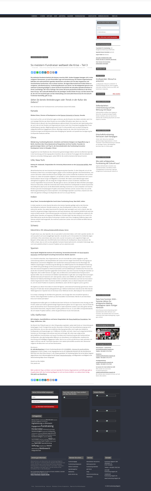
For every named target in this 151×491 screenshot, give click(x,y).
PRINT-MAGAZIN (100, 75)
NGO (77, 67)
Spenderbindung (47, 443)
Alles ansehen (116, 94)
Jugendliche (51, 433)
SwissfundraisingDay (65, 355)
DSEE (43, 423)
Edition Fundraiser (73, 466)
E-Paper (42, 16)
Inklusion (45, 433)
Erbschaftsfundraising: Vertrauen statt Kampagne (106, 135)
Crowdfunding (42, 419)
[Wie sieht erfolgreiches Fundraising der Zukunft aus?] (107, 151)
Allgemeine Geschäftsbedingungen (77, 486)
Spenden (37, 443)
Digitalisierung (37, 423)
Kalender (70, 16)
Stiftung (35, 445)
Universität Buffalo (82, 164)
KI (55, 433)
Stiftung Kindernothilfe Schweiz (54, 230)
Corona (44, 67)
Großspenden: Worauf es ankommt (106, 80)
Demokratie (49, 420)
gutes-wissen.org (72, 474)
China (41, 67)
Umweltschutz (42, 446)
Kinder (33, 435)
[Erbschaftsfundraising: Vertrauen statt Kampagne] (107, 124)
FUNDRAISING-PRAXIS (36, 57)
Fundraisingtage (80, 16)
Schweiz (80, 67)
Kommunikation (49, 435)
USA (84, 67)
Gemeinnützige (51, 429)
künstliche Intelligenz (37, 436)
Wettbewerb (44, 448)
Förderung (45, 429)
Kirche (36, 435)
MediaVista (71, 471)
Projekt (42, 441)
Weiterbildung (35, 448)
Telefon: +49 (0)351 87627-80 (112, 467)
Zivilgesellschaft (36, 450)
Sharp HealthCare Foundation (78, 319)
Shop (55, 16)
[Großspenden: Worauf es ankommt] (108, 72)
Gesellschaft (45, 431)
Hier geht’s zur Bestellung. (39, 374)
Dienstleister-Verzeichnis (93, 461)
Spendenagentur (72, 469)
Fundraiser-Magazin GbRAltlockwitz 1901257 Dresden (111, 463)
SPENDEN (45, 57)
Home (32, 486)
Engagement (36, 426)
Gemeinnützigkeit (37, 431)
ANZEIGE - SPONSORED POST (103, 101)
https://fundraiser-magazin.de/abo (40, 474)
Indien (53, 67)
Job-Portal (62, 16)
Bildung (33, 420)
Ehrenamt (48, 423)
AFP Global (56, 355)
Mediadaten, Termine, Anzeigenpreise (60, 486)
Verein (49, 445)
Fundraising (49, 67)
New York (73, 67)
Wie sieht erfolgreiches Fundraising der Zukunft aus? (108, 162)
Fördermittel (37, 429)
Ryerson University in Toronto (70, 115)
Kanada (66, 67)
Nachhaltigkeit (35, 439)
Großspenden (51, 431)
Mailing (50, 436)
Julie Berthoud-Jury (60, 67)
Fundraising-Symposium (74, 464)
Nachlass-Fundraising (43, 439)
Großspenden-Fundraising (37, 433)
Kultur (54, 435)
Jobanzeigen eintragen (102, 63)
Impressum (89, 476)
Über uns (114, 16)
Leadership (45, 436)
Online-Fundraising (36, 441)
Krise (69, 67)
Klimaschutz (41, 435)
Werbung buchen (103, 16)
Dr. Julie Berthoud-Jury (37, 349)
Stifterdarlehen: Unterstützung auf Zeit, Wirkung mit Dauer (105, 107)
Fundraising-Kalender (92, 466)
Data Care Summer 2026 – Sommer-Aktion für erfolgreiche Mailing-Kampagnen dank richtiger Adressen (106, 303)
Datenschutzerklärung (92, 474)
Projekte (47, 441)
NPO (54, 439)
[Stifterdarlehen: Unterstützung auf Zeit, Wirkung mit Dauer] (107, 97)
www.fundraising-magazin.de (112, 478)
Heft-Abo (49, 16)
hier (37, 91)
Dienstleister (92, 16)
